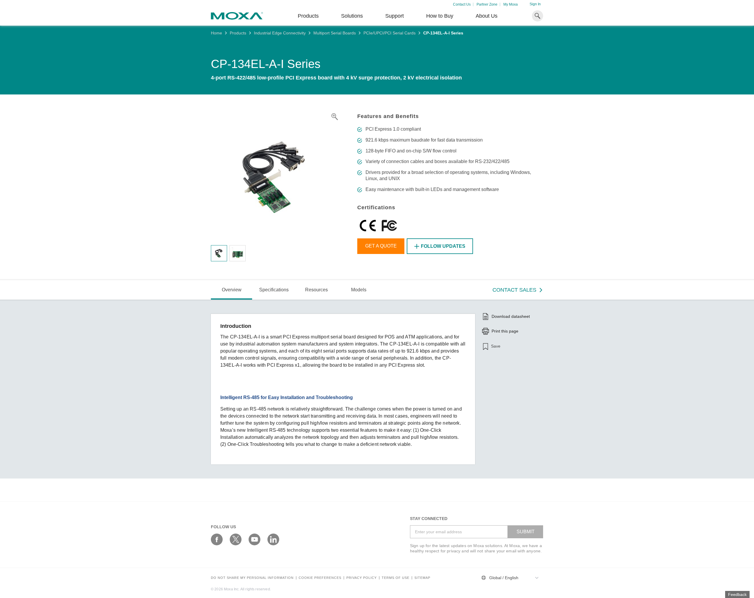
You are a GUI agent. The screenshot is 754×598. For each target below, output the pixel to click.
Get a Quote (381, 245)
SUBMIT (526, 531)
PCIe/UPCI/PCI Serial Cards (389, 33)
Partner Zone (487, 4)
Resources (316, 289)
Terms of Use (395, 577)
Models (358, 289)
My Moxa (510, 4)
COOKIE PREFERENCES (320, 577)
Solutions (352, 16)
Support (394, 16)
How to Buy (439, 16)
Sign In (535, 4)
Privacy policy (361, 577)
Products (238, 33)
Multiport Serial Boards (334, 33)
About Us (486, 16)
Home (216, 33)
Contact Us (462, 4)
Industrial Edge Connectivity (280, 33)
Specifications (274, 289)
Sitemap (422, 577)
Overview (232, 289)
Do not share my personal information (252, 577)
